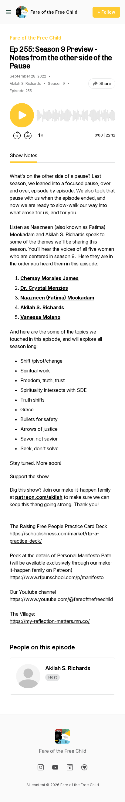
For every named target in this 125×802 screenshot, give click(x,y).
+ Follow (106, 12)
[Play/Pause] (22, 115)
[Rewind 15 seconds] (17, 135)
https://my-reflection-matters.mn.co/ (50, 621)
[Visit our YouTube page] (55, 767)
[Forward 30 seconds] (28, 135)
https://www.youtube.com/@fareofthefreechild (61, 599)
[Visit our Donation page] (84, 767)
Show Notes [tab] (23, 155)
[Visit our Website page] (70, 767)
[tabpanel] (62, 401)
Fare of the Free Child (53, 12)
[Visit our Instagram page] (41, 767)
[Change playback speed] (41, 135)
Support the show (29, 476)
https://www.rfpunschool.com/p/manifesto (57, 577)
